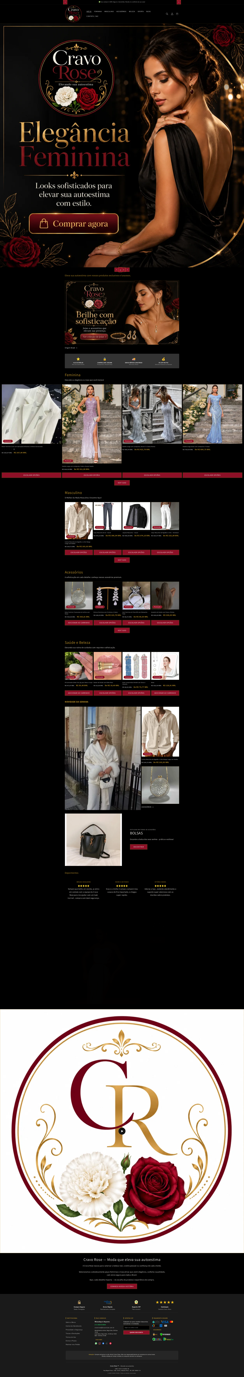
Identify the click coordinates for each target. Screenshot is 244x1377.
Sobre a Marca (71, 1322)
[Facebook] (103, 1343)
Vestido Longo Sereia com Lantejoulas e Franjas (196, 446)
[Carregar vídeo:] (122, 1131)
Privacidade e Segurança (74, 1330)
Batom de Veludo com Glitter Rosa (103, 682)
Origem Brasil (70, 348)
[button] (167, 13)
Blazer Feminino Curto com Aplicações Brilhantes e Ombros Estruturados (22, 446)
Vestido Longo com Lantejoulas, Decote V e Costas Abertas (138, 446)
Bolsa (152, 682)
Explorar (157, 940)
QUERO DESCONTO (136, 1332)
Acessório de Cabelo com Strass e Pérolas (162, 612)
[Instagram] (99, 1343)
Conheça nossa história (122, 1286)
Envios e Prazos (71, 1341)
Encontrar (139, 847)
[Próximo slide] (127, 270)
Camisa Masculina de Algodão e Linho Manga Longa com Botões (77, 542)
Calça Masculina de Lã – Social (102, 532)
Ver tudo (122, 483)
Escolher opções (31, 475)
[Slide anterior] (116, 270)
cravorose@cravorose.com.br (104, 1328)
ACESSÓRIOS (146, 807)
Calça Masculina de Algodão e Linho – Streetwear (165, 532)
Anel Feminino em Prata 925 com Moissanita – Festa (135, 613)
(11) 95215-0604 (100, 1325)
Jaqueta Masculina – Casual (130, 532)
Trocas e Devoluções (73, 1333)
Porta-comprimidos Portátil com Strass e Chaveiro (133, 683)
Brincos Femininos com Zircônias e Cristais (106, 612)
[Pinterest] (110, 1343)
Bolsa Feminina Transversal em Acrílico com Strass (77, 613)
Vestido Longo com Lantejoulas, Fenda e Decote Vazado (78, 466)
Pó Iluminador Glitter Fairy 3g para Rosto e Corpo (78, 682)
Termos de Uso (71, 1337)
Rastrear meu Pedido (73, 1344)
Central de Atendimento (74, 1326)
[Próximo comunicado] (179, 2)
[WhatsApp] (96, 1343)
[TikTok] (107, 1343)
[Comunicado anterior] (65, 2)
